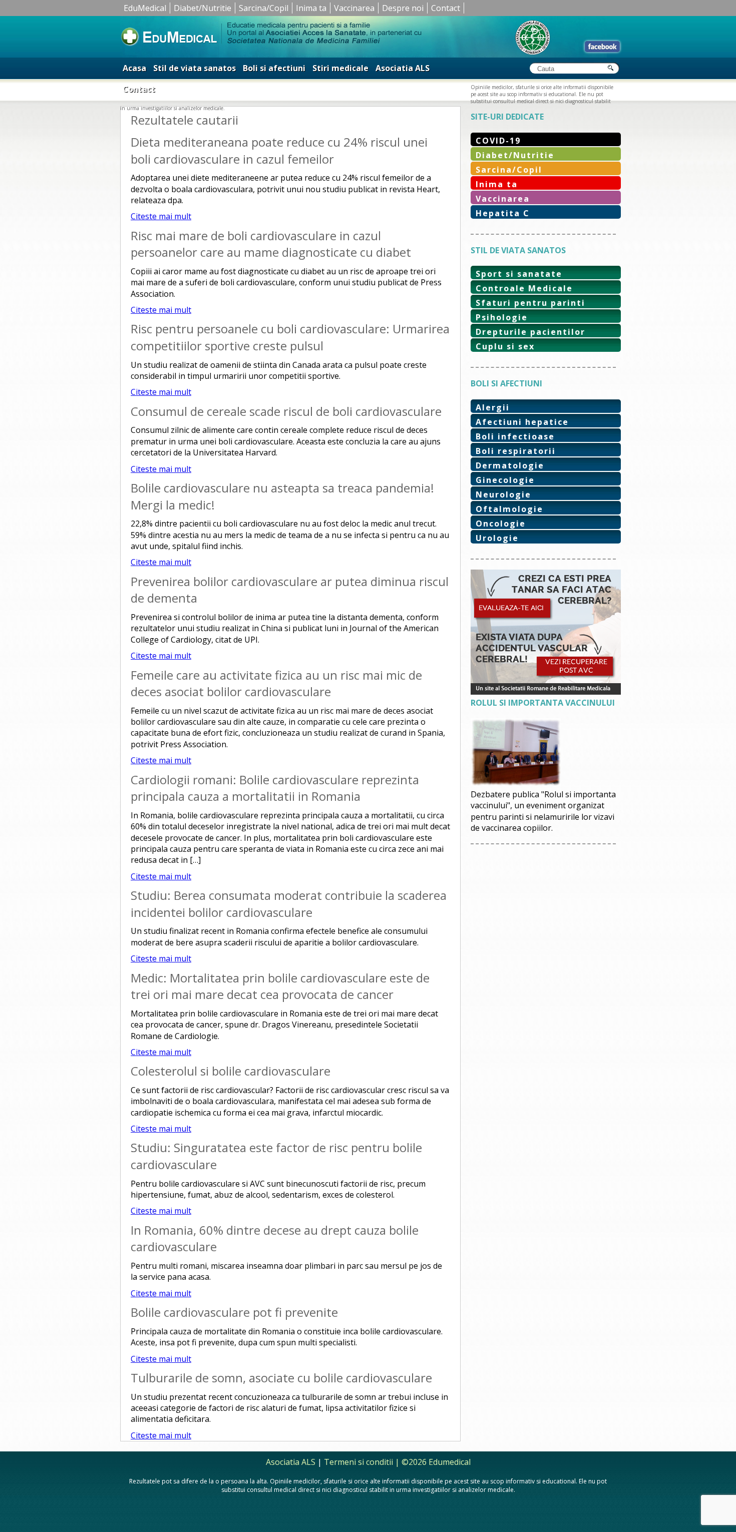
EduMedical (145, 8)
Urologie (497, 538)
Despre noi (403, 8)
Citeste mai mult (161, 216)
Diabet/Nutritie (202, 8)
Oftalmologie (509, 509)
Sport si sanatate (519, 273)
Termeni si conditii (358, 1461)
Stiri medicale (340, 68)
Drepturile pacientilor (530, 331)
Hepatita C (503, 213)
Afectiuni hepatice (522, 421)
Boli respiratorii (516, 450)
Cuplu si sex (505, 346)
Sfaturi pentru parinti (530, 302)
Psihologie (502, 317)
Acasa (134, 68)
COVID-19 (498, 140)
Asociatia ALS (403, 68)
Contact (445, 8)
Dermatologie (510, 465)
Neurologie (503, 494)
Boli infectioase (515, 436)
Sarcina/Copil (263, 8)
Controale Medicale (524, 288)
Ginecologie (505, 479)
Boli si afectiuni (274, 68)
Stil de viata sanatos (194, 68)
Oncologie (501, 523)
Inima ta (311, 8)
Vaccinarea (354, 8)
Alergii (493, 407)
